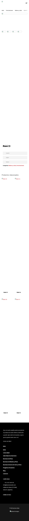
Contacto (5, 473)
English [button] (7, 157)
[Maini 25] (8, 234)
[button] (26, 3)
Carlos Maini (6, 453)
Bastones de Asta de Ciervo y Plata (12, 464)
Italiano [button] (7, 162)
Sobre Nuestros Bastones (10, 456)
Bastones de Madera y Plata (10, 461)
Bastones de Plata (8, 459)
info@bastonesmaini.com (9, 485)
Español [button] (7, 153)
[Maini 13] (21, 354)
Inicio (3, 10)
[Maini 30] (8, 354)
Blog (4, 470)
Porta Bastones (9, 10)
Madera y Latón (18, 10)
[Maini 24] (21, 234)
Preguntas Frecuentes (9, 467)
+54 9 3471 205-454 (9, 482)
